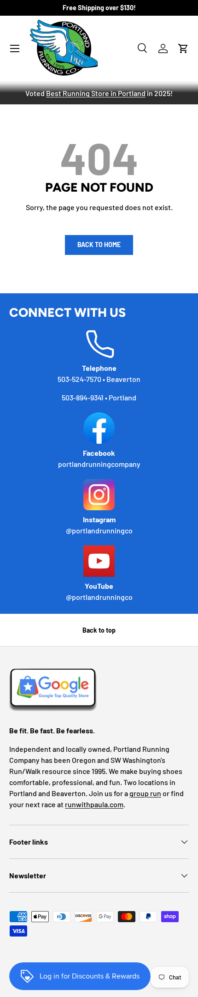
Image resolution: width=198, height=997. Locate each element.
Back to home (99, 244)
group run (145, 793)
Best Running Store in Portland (96, 93)
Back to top (99, 630)
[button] (183, 48)
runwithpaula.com (94, 804)
